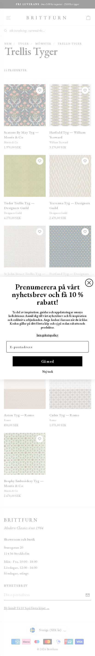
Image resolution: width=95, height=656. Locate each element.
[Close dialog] (89, 282)
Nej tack (47, 371)
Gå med (47, 361)
